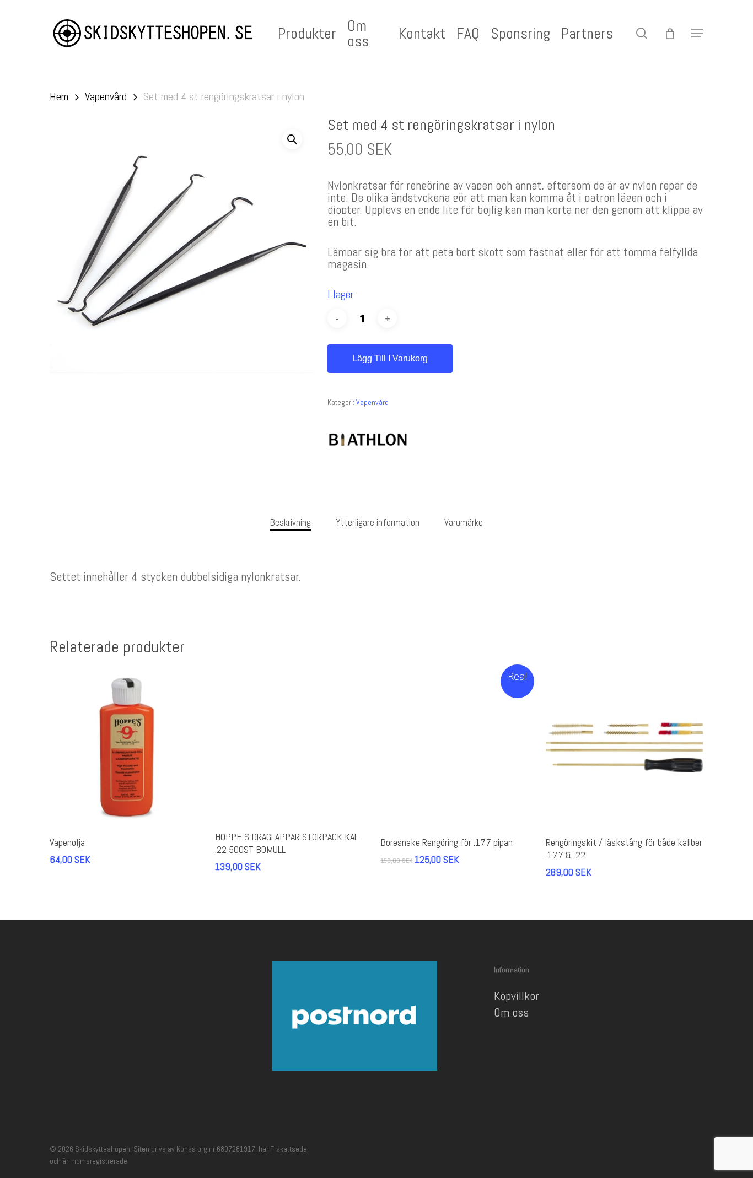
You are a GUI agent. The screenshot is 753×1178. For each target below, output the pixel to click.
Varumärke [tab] (463, 522)
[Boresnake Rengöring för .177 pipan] (458, 747)
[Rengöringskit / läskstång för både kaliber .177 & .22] (624, 747)
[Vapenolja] (128, 747)
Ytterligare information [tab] (377, 522)
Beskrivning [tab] (290, 522)
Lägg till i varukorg (390, 358)
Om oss (511, 1012)
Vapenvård (106, 96)
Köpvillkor (516, 996)
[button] (697, 33)
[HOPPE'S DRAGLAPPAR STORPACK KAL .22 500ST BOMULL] (293, 744)
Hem (59, 96)
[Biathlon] (368, 440)
